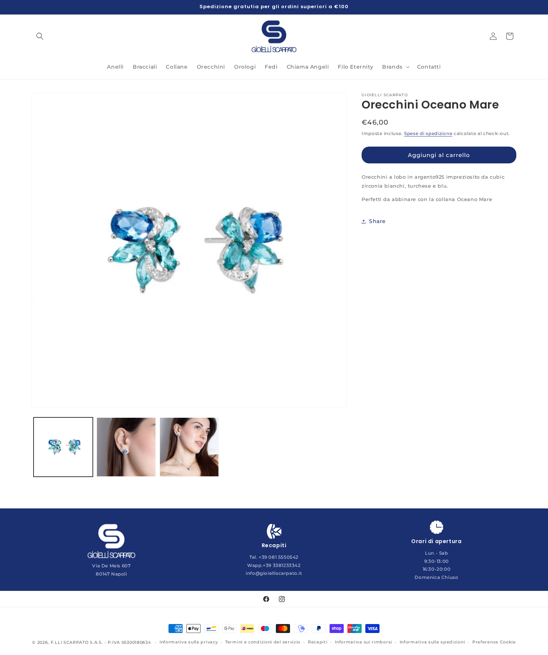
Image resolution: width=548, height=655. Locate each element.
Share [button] (377, 221)
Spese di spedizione (428, 133)
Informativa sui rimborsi (363, 642)
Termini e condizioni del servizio (262, 642)
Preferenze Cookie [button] (494, 642)
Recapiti (318, 642)
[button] (40, 36)
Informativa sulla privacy (189, 642)
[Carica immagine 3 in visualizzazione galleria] (189, 447)
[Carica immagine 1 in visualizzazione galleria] (63, 447)
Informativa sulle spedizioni (432, 642)
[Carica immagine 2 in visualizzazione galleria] (126, 447)
